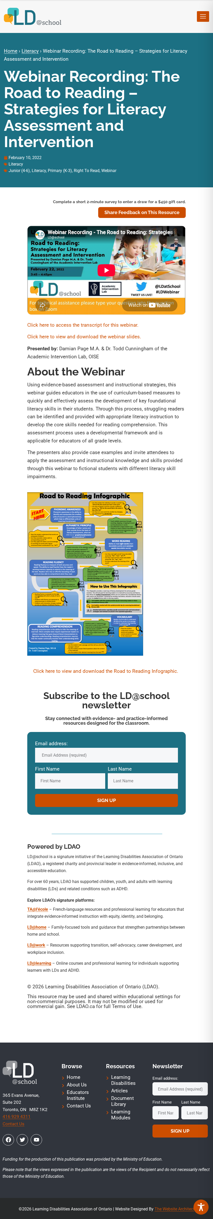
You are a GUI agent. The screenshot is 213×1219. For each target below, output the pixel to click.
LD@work (36, 945)
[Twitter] (22, 1140)
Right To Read (86, 170)
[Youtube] (36, 1140)
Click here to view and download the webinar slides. (84, 337)
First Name (47, 769)
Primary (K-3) (60, 170)
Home (10, 51)
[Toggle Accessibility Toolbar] (201, 1207)
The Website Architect (174, 1209)
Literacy (30, 51)
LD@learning (39, 963)
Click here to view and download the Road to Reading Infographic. (106, 671)
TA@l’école (37, 909)
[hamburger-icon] (203, 16)
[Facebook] (8, 1140)
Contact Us (13, 1123)
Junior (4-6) (19, 170)
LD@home (36, 927)
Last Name (120, 769)
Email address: (51, 744)
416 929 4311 (17, 1116)
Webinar (108, 170)
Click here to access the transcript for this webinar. (82, 325)
